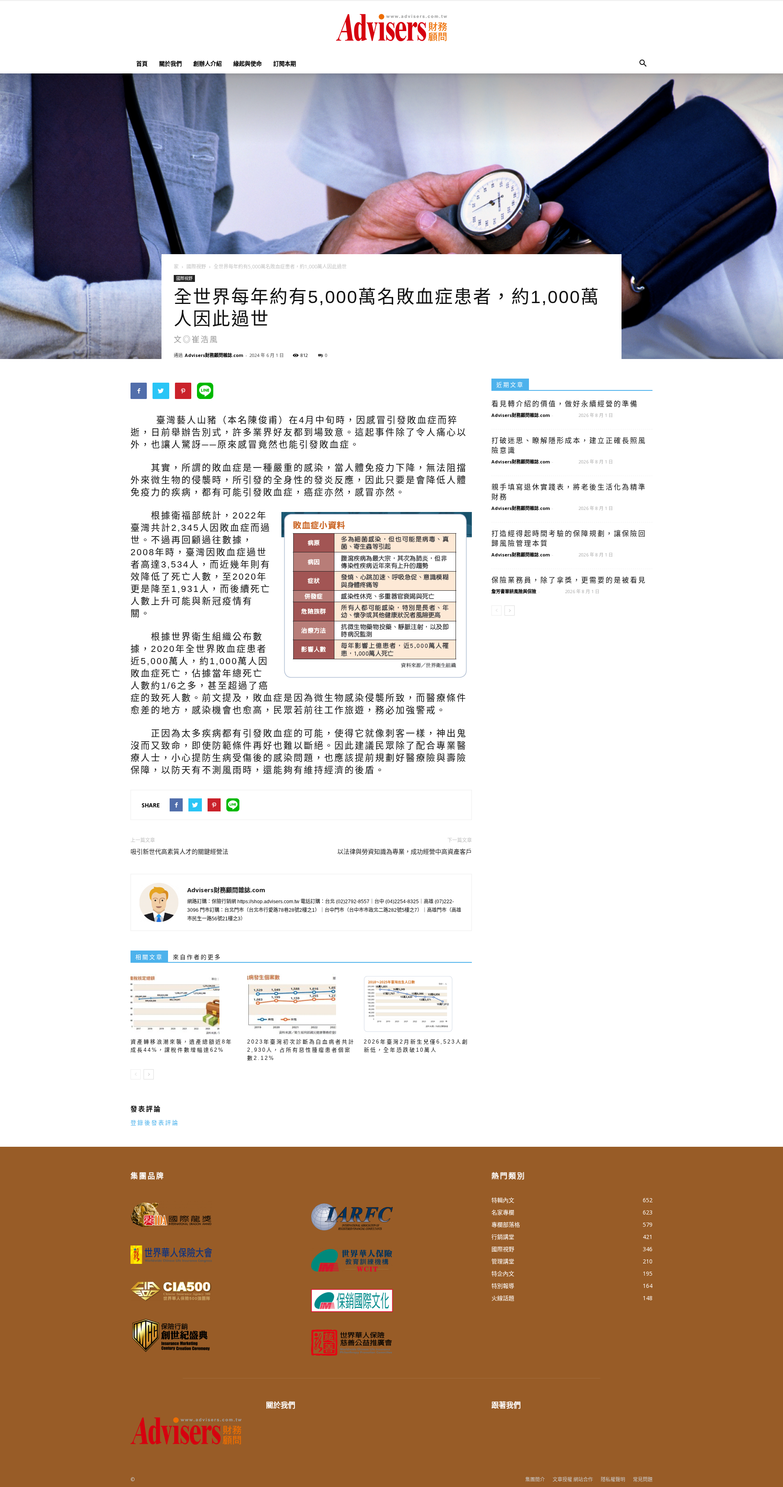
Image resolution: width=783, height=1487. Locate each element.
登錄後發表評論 (154, 1122)
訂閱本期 (284, 63)
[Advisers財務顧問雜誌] (391, 27)
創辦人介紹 (207, 63)
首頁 (142, 63)
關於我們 (170, 63)
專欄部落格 (505, 1224)
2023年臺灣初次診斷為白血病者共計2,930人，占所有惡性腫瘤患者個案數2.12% (301, 1050)
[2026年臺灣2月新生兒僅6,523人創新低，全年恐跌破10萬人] (418, 1004)
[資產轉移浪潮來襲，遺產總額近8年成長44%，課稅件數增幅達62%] (184, 1004)
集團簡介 (535, 1479)
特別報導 (502, 1286)
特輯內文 (502, 1200)
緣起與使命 (247, 63)
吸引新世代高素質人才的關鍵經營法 (179, 851)
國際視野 (184, 278)
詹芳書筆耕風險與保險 (513, 591)
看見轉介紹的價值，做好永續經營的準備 (564, 404)
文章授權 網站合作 (573, 1479)
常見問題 (642, 1479)
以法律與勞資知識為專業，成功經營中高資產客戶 (404, 851)
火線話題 (502, 1298)
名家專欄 (502, 1212)
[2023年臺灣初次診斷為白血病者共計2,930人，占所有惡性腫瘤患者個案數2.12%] (301, 1004)
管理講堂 (502, 1261)
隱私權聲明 (613, 1479)
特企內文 (502, 1273)
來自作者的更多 (197, 957)
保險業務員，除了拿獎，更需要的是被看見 (568, 580)
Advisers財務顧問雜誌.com (214, 355)
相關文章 (149, 957)
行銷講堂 (502, 1237)
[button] (642, 63)
